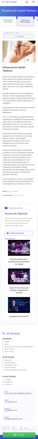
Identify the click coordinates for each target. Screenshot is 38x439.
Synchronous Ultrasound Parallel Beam (18, 346)
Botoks (6, 342)
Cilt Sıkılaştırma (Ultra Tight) (8, 21)
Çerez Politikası (10, 367)
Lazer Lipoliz (8, 351)
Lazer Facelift (9, 349)
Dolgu (6, 344)
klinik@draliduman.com (13, 419)
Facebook (8, 384)
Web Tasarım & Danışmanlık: (17, 429)
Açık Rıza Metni (9, 362)
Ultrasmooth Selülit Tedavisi (25, 21)
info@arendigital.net (29, 429)
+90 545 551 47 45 (11, 410)
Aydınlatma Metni (10, 365)
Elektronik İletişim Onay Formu (15, 370)
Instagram (8, 382)
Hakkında (7, 360)
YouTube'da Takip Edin (17, 233)
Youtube (7, 379)
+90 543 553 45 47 (11, 402)
